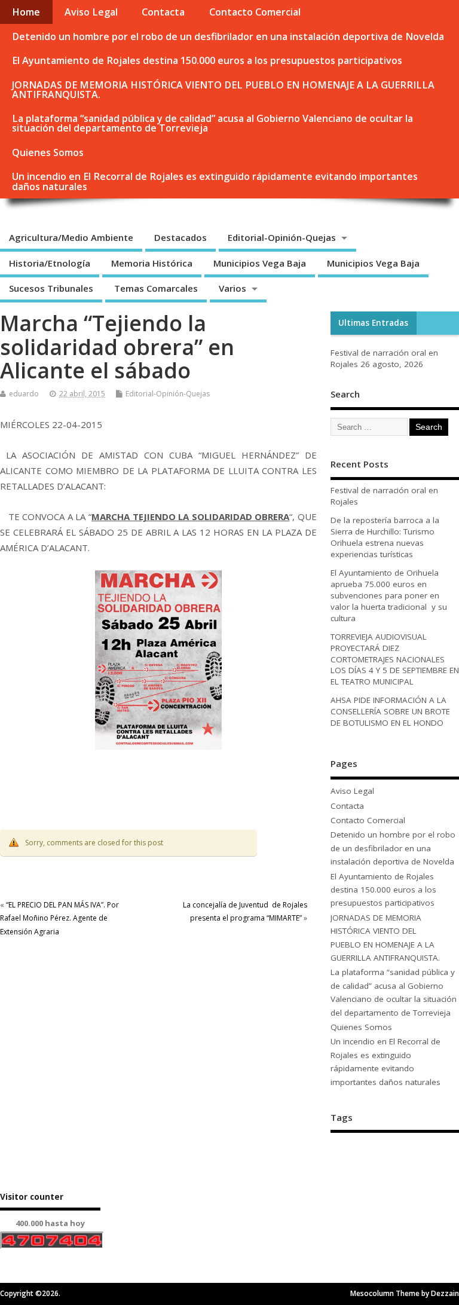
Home (26, 12)
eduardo (24, 394)
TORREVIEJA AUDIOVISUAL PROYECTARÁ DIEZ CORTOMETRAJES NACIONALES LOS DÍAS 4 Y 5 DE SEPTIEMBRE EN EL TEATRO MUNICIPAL (395, 659)
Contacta (163, 12)
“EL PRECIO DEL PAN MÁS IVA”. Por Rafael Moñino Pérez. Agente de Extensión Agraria (59, 918)
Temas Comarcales (156, 288)
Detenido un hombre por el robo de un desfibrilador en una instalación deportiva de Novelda (228, 36)
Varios (232, 288)
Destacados (180, 237)
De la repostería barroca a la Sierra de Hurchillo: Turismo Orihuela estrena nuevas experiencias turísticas (385, 537)
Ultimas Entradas (373, 322)
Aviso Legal (91, 12)
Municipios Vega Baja (259, 263)
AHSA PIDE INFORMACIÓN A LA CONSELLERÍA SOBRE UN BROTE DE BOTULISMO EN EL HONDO (390, 711)
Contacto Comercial (255, 12)
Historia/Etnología (49, 263)
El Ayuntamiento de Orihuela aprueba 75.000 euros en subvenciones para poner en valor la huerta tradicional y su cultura (389, 595)
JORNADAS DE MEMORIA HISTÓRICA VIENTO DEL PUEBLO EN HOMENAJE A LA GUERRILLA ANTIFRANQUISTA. (223, 89)
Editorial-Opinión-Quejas (282, 237)
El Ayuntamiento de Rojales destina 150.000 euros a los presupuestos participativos (207, 60)
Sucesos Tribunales (51, 288)
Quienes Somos (48, 152)
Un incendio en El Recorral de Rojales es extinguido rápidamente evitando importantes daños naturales (215, 181)
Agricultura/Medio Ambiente (71, 237)
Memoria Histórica (151, 263)
